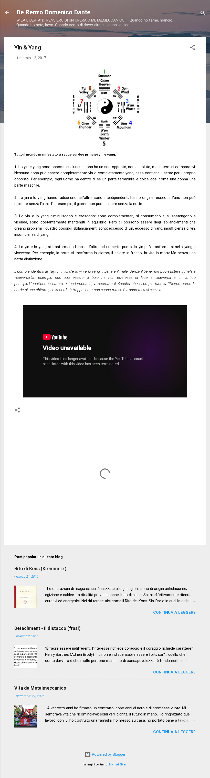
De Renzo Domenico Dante (53, 12)
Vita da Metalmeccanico (40, 688)
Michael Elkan (118, 764)
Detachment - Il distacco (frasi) (47, 628)
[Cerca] (203, 14)
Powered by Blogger (108, 754)
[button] (193, 48)
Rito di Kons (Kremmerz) (40, 568)
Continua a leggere (174, 612)
